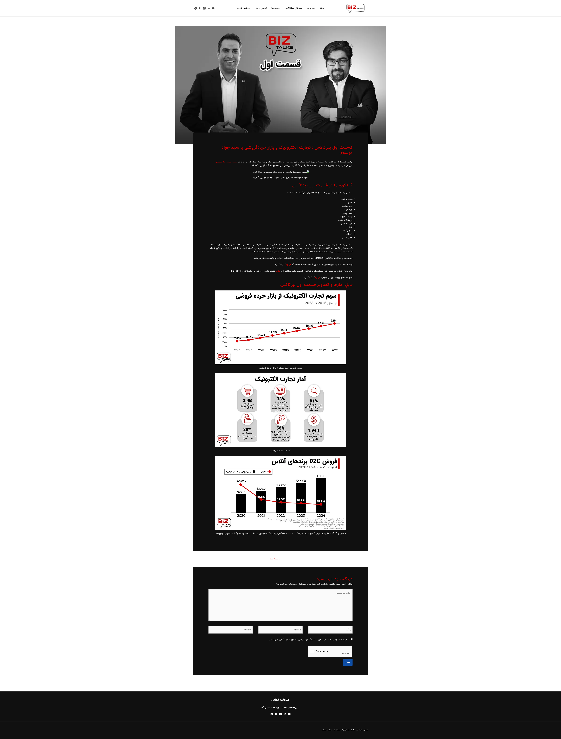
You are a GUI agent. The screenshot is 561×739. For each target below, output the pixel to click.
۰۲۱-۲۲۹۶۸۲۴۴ (288, 707)
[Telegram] (195, 8)
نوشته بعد (273, 558)
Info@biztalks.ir (269, 707)
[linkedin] (285, 714)
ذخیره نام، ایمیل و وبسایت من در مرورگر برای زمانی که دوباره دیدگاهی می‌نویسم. (308, 639)
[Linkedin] (208, 8)
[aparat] (200, 8)
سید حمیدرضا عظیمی (226, 161)
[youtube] (213, 8)
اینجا (288, 264)
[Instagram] (204, 8)
